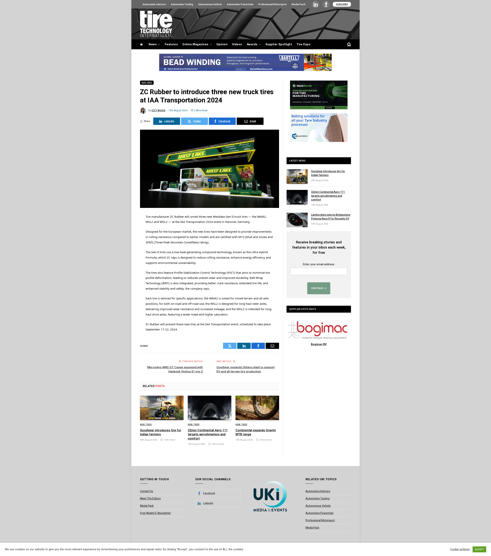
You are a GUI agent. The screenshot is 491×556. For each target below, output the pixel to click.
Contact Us (146, 491)
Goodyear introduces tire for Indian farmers (160, 432)
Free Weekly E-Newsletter (155, 513)
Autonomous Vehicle (210, 4)
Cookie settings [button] (460, 549)
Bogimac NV (319, 344)
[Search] (349, 44)
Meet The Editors (150, 499)
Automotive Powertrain (240, 4)
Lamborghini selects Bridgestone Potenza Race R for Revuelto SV (330, 217)
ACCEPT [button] (479, 549)
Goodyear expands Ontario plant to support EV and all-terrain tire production (246, 369)
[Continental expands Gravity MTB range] (257, 408)
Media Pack (298, 4)
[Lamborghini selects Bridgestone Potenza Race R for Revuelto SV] (297, 220)
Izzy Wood (158, 110)
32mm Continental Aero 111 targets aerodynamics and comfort (208, 434)
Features (171, 44)
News (153, 44)
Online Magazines (195, 44)
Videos (237, 44)
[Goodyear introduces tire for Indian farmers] (162, 408)
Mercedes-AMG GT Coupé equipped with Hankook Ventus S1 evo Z (175, 369)
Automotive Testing (182, 4)
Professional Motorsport (272, 4)
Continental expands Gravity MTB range (256, 432)
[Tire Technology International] (156, 24)
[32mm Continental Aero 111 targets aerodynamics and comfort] (209, 408)
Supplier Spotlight (278, 44)
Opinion (221, 44)
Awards (252, 44)
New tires (147, 82)
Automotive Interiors (154, 4)
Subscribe (342, 4)
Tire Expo (303, 44)
